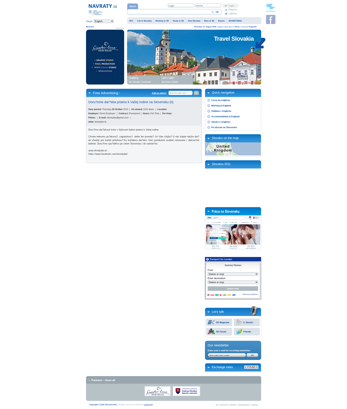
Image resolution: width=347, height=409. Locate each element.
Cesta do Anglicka (220, 100)
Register (232, 9)
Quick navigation (223, 92)
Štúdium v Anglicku (221, 111)
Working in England (221, 105)
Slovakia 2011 (221, 164)
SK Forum (221, 331)
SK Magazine (222, 322)
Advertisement (244, 405)
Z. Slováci (248, 322)
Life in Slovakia (144, 21)
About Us (224, 405)
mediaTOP (148, 405)
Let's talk (218, 311)
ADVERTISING (235, 21)
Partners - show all (103, 380)
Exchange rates (222, 367)
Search (132, 6)
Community (146, 82)
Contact (254, 405)
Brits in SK (209, 21)
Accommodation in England (225, 116)
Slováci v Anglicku (220, 122)
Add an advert (159, 93)
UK (130, 82)
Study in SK (178, 21)
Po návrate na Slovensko (224, 127)
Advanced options (250, 294)
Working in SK (162, 21)
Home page (92, 5)
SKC (131, 21)
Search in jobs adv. (178, 93)
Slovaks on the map (225, 138)
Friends (247, 331)
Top (217, 405)
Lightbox (232, 13)
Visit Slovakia (194, 21)
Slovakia (136, 82)
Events (221, 21)
